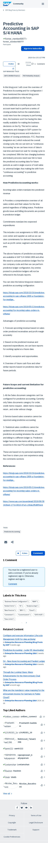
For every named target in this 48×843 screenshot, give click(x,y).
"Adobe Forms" (9, 606)
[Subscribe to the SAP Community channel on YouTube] (26, 808)
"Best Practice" (9, 610)
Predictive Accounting (12, 532)
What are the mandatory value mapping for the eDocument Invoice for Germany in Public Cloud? (23, 694)
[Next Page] (26, 623)
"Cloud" (31, 610)
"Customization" (23, 615)
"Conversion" (8, 615)
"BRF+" (21, 610)
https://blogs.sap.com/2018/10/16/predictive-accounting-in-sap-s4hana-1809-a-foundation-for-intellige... (24, 296)
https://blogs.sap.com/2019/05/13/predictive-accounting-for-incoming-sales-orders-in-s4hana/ (24, 310)
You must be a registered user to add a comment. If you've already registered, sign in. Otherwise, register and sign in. (23, 574)
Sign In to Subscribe (33, 49)
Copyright (12, 823)
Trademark (12, 830)
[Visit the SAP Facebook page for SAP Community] (17, 808)
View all (6, 794)
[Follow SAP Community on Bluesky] (22, 808)
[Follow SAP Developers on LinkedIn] (31, 808)
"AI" (20, 606)
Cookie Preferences (12, 837)
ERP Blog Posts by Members (15, 10)
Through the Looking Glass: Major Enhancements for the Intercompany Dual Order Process (21, 675)
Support (36, 830)
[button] (13, 68)
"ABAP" (34, 601)
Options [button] (22, 53)
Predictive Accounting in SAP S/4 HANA (21, 28)
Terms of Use (36, 815)
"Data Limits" (8, 619)
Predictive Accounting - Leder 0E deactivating (23, 650)
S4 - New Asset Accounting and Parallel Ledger (24, 661)
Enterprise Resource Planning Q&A (21, 653)
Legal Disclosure (36, 823)
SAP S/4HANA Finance (12, 76)
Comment (12, 584)
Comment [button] (38, 553)
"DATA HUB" (38, 615)
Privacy (12, 815)
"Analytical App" (31, 606)
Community (18, 4)
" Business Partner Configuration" (15, 601)
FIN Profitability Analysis (31, 76)
